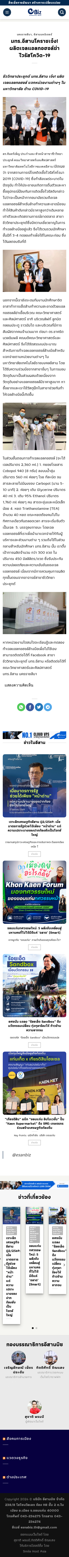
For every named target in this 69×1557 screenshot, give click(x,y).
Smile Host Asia (34, 1551)
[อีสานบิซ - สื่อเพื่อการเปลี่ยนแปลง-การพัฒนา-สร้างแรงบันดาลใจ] (34, 12)
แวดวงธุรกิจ (17, 1457)
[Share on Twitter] (39, 707)
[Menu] (7, 12)
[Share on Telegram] (48, 707)
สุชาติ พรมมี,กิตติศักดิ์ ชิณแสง (34, 1540)
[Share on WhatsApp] (21, 707)
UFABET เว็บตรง (14, 1387)
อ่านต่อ (34, 854)
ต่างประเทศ (16, 1477)
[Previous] (5, 1265)
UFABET (16, 1382)
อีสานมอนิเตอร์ (43, 34)
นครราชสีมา (24, 34)
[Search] (62, 12)
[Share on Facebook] (30, 707)
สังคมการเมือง (19, 1438)
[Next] (64, 1265)
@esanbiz (21, 1155)
